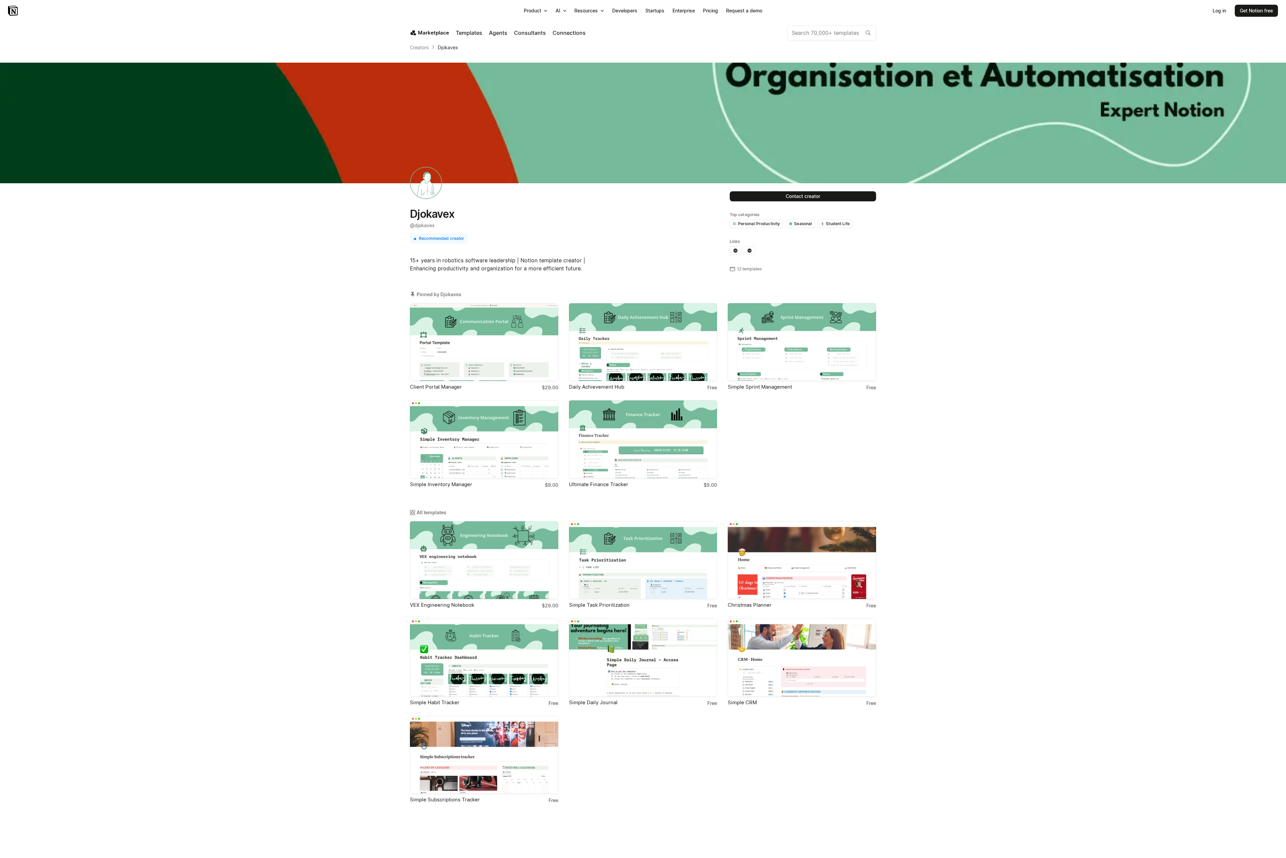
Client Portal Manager (436, 387)
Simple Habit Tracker (434, 702)
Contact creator (803, 196)
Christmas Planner (750, 605)
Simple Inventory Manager (441, 484)
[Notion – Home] (13, 10)
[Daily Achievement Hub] (643, 342)
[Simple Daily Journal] (643, 657)
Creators (419, 47)
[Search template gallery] (868, 33)
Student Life (838, 223)
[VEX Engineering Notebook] (484, 560)
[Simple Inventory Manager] (484, 439)
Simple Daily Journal (593, 702)
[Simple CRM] (802, 657)
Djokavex (448, 47)
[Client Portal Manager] (484, 342)
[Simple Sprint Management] (802, 342)
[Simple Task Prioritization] (643, 560)
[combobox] (831, 32)
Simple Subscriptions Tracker (445, 799)
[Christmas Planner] (802, 560)
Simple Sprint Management (760, 387)
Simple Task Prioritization (599, 605)
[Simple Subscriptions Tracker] (484, 755)
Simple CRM (742, 702)
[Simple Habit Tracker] (484, 657)
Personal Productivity (759, 223)
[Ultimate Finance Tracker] (643, 439)
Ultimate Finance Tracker (598, 484)
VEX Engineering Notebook (442, 605)
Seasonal (803, 223)
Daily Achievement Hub (596, 387)
